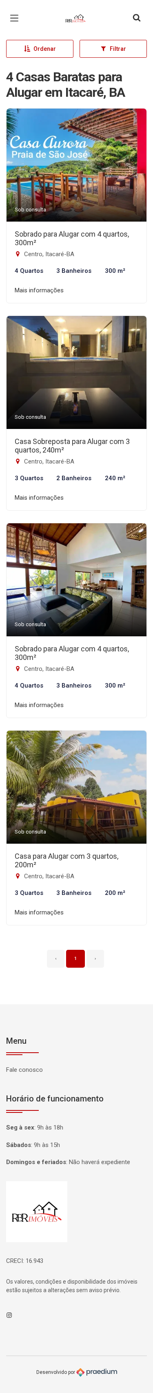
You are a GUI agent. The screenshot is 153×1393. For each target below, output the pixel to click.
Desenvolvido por (56, 1372)
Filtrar (118, 49)
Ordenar (44, 49)
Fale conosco (24, 1069)
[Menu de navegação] (16, 18)
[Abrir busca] (137, 18)
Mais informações (39, 290)
